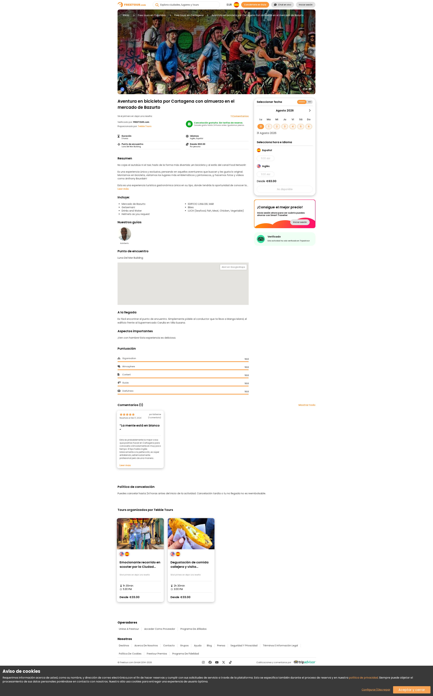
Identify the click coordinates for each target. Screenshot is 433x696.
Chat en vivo (284, 4)
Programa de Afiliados (193, 629)
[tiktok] (230, 662)
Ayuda (197, 645)
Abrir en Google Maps (233, 267)
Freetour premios (157, 653)
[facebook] (210, 662)
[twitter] (224, 662)
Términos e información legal (280, 645)
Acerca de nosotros (146, 645)
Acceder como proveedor (159, 629)
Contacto (169, 645)
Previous (122, 52)
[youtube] (217, 662)
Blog (209, 645)
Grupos (184, 645)
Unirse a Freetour (129, 629)
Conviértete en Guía (255, 4)
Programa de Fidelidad (185, 653)
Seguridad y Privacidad (244, 645)
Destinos (124, 645)
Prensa (221, 645)
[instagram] (203, 662)
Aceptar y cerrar (411, 690)
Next (310, 52)
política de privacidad (363, 678)
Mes (309, 102)
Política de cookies (130, 653)
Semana (302, 102)
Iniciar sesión (306, 4)
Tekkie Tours (144, 126)
